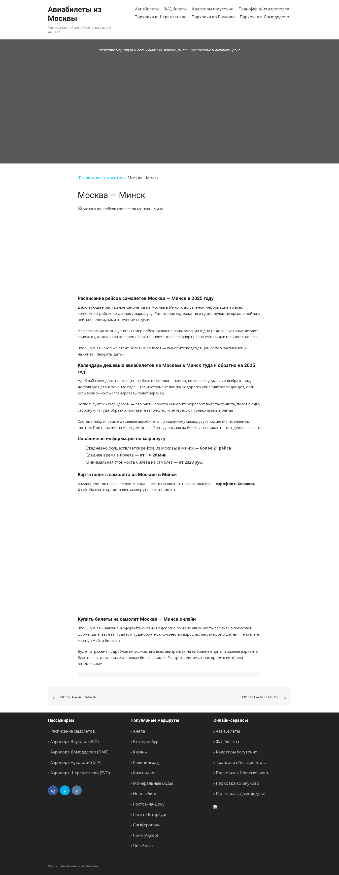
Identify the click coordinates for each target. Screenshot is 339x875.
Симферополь (147, 825)
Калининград (146, 762)
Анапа (139, 731)
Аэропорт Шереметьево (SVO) (80, 773)
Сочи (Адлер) (145, 835)
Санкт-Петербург (150, 814)
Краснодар (143, 773)
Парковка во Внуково (213, 17)
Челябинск (143, 845)
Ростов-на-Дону (149, 804)
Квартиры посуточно (213, 9)
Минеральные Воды (153, 783)
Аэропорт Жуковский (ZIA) (76, 762)
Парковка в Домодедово (264, 17)
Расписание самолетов (101, 178)
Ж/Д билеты (175, 9)
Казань (140, 752)
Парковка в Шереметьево (161, 17)
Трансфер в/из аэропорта (263, 9)
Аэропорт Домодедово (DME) (79, 752)
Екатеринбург (146, 741)
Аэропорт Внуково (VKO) (74, 741)
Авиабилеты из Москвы (75, 14)
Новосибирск (146, 793)
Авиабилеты (147, 9)
